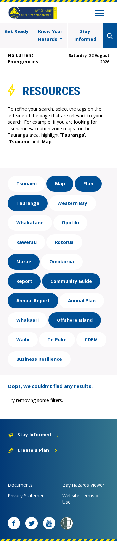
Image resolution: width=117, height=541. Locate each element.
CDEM (91, 339)
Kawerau (26, 242)
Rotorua (64, 242)
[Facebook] (14, 523)
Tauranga (27, 203)
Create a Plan (33, 450)
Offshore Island (75, 320)
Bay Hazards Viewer (83, 485)
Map (60, 184)
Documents (20, 485)
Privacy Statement (27, 495)
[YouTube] (49, 523)
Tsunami (26, 184)
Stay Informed (85, 35)
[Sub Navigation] (99, 14)
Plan (88, 184)
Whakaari (27, 320)
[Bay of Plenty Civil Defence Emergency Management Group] (32, 12)
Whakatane (30, 223)
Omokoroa (61, 261)
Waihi (22, 339)
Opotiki (70, 223)
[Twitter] (31, 523)
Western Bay (72, 203)
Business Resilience (39, 359)
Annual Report (33, 300)
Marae (23, 261)
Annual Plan (82, 300)
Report (24, 281)
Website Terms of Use (81, 498)
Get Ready (17, 31)
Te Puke (57, 339)
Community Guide (71, 281)
